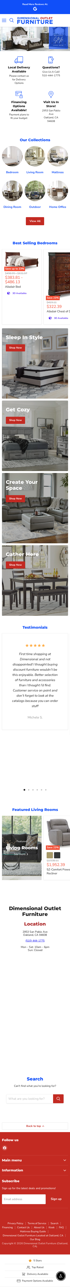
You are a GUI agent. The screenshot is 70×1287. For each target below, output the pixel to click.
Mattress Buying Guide (33, 1231)
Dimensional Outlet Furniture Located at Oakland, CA (33, 1235)
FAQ (61, 1227)
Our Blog (35, 1239)
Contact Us (23, 1227)
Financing (7, 1227)
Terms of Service (37, 1223)
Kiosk (52, 1227)
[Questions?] (51, 70)
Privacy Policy (15, 1223)
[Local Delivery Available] (19, 70)
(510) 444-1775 (35, 941)
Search (54, 1223)
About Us (39, 1227)
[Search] (58, 1098)
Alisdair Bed (13, 287)
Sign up (56, 1199)
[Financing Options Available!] (19, 107)
